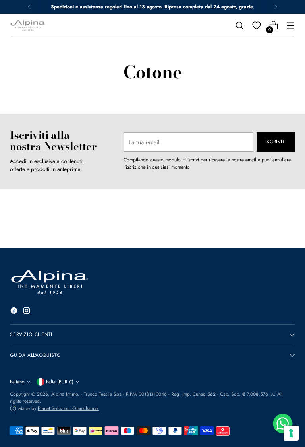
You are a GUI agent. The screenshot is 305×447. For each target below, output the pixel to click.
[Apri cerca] (240, 25)
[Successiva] (275, 7)
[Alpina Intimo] (28, 25)
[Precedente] (29, 7)
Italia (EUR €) (59, 381)
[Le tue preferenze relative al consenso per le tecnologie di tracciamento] (291, 433)
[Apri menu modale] (291, 25)
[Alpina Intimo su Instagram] (27, 312)
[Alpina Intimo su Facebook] (14, 312)
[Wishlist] (257, 25)
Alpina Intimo (64, 394)
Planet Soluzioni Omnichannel (68, 408)
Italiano (17, 381)
